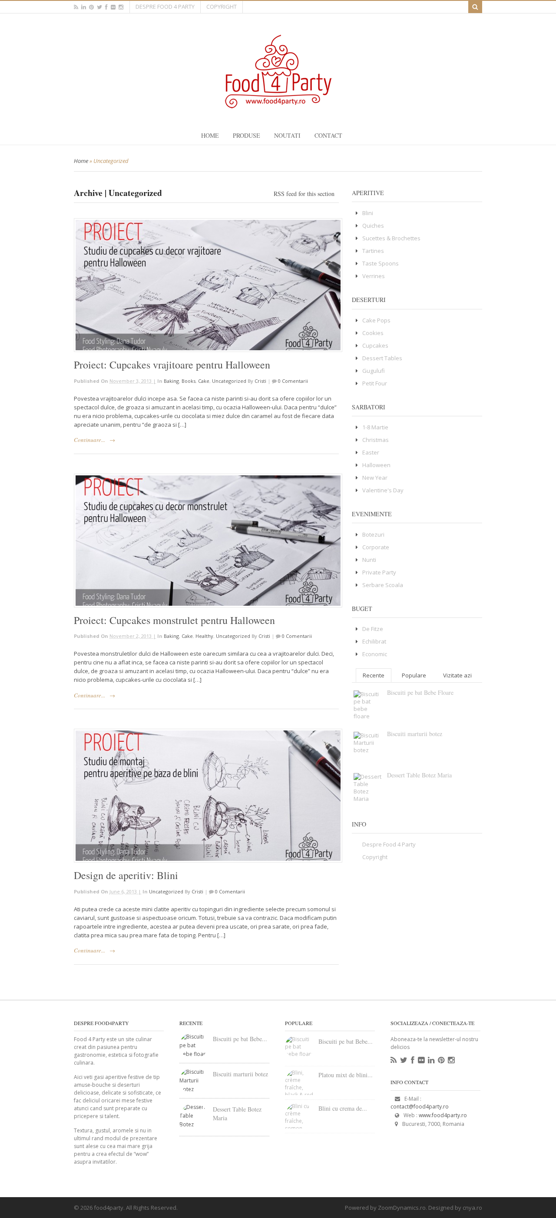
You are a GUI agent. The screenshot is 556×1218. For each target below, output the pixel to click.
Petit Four (374, 383)
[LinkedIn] (431, 1060)
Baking (171, 381)
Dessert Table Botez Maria (419, 775)
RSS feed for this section (304, 193)
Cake (203, 381)
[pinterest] (91, 7)
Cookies (373, 333)
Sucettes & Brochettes (391, 238)
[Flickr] (421, 1060)
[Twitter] (403, 1060)
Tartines (373, 251)
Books (188, 381)
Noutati (287, 135)
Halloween (376, 465)
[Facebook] (412, 1060)
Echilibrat (374, 641)
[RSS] (394, 1060)
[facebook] (106, 7)
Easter (370, 452)
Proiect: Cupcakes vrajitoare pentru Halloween (172, 365)
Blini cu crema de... (342, 1108)
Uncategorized (229, 381)
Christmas (375, 440)
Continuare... (89, 440)
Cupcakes (375, 345)
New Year (374, 477)
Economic (374, 654)
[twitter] (99, 7)
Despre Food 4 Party (165, 6)
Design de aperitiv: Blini (126, 875)
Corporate (375, 547)
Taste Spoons (380, 263)
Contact (328, 135)
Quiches (373, 225)
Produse (246, 135)
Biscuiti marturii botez (414, 734)
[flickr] (113, 7)
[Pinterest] (441, 1060)
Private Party (379, 572)
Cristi (260, 381)
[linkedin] (83, 7)
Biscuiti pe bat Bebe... (240, 1039)
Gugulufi (373, 371)
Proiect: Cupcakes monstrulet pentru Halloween (174, 620)
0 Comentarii (293, 381)
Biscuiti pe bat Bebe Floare (420, 692)
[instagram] (121, 7)
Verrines (373, 276)
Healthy (204, 636)
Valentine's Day (383, 490)
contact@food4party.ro (420, 1106)
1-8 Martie (375, 427)
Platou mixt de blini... (345, 1075)
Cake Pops (376, 320)
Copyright (221, 6)
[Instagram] (451, 1060)
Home (210, 135)
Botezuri (373, 534)
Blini (367, 213)
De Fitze (372, 629)
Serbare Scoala (382, 585)
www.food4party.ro (443, 1115)
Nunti (369, 560)
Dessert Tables (382, 358)
